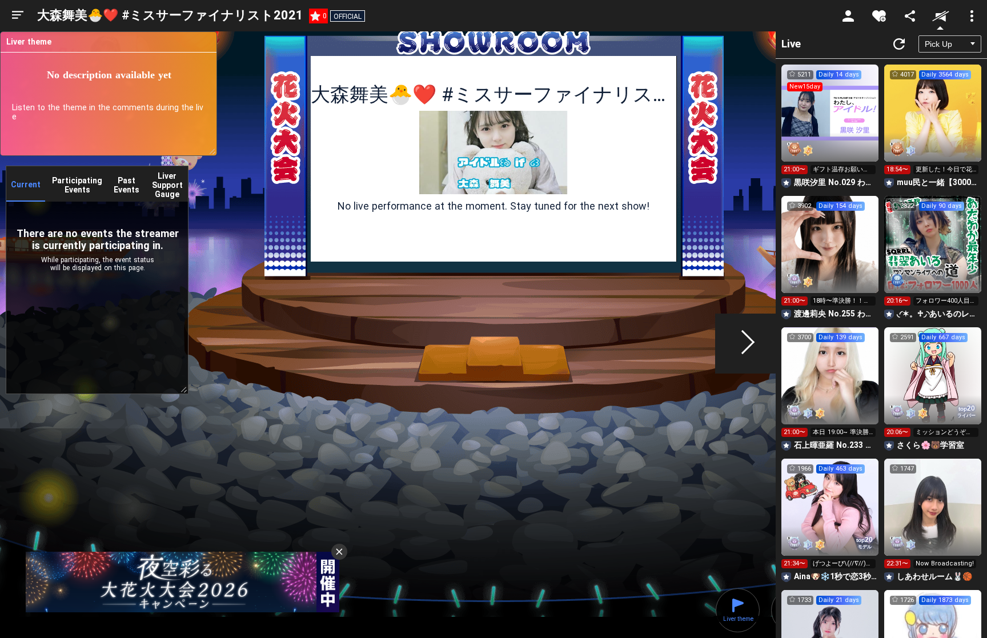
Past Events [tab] (126, 185)
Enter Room (830, 123)
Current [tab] (26, 184)
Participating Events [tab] (77, 185)
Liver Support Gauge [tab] (167, 185)
